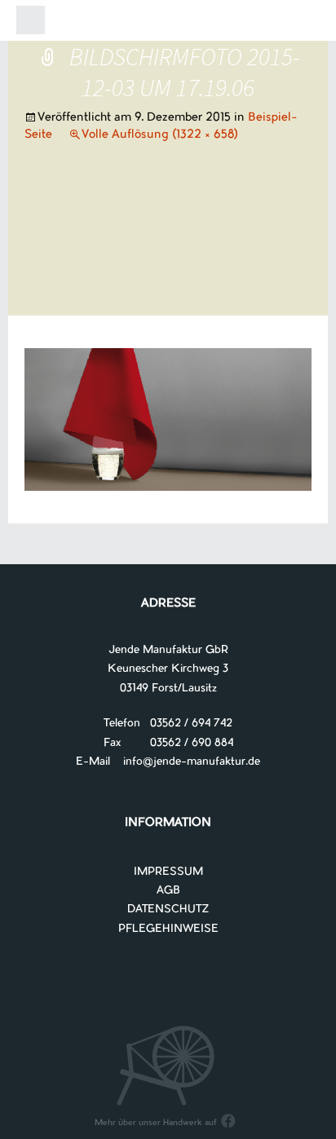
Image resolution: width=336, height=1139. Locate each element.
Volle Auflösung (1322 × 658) (160, 135)
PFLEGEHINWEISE (168, 929)
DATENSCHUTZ (168, 909)
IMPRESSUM (168, 872)
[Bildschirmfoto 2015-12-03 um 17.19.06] (167, 419)
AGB (168, 890)
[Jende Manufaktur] (168, 23)
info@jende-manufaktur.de (185, 762)
